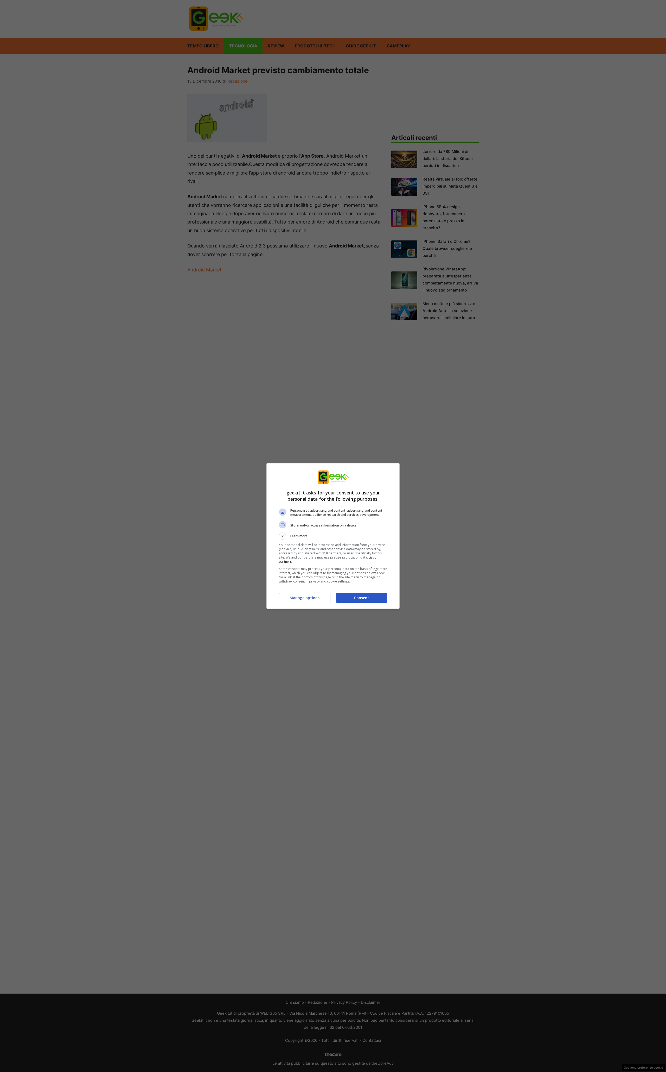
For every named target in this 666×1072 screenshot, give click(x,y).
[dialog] (333, 536)
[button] (333, 536)
